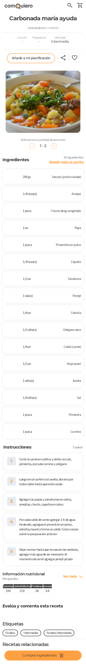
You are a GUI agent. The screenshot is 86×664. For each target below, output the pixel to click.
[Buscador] (69, 6)
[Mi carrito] (79, 6)
